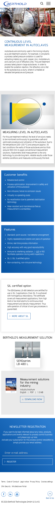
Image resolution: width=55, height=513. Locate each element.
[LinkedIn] (10, 494)
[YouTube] (17, 494)
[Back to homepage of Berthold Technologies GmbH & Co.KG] (15, 4)
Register (11, 462)
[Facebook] (3, 494)
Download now (33, 399)
